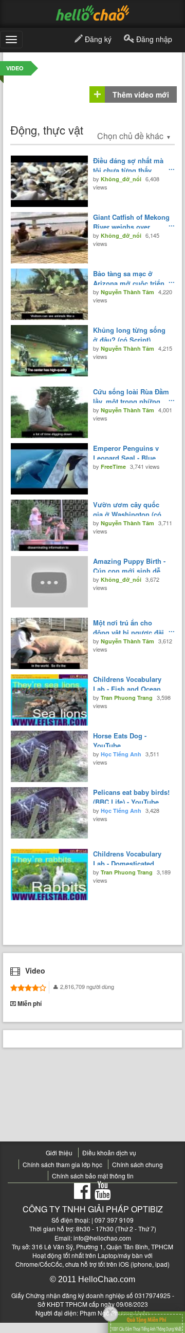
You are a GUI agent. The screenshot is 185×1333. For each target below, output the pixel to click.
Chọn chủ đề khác (134, 136)
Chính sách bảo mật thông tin (93, 1175)
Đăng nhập (153, 39)
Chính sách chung (137, 1164)
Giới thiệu (59, 1152)
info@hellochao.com (102, 1237)
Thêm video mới (141, 94)
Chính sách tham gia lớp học (62, 1164)
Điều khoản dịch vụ (109, 1152)
